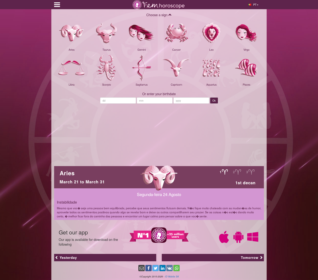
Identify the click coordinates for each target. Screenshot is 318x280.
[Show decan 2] (237, 172)
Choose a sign (157, 14)
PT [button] (254, 4)
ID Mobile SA (172, 276)
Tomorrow (250, 257)
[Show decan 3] (250, 172)
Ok (214, 100)
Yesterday (68, 257)
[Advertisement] (159, 133)
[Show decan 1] (223, 172)
